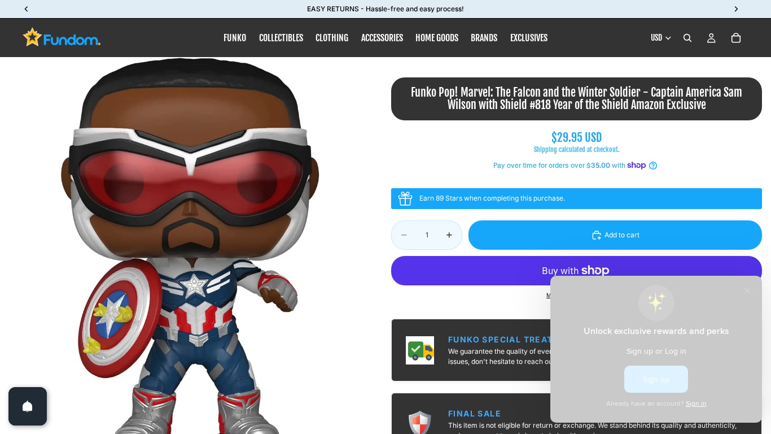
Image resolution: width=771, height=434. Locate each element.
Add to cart (621, 235)
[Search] (687, 37)
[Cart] (736, 37)
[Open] (27, 406)
